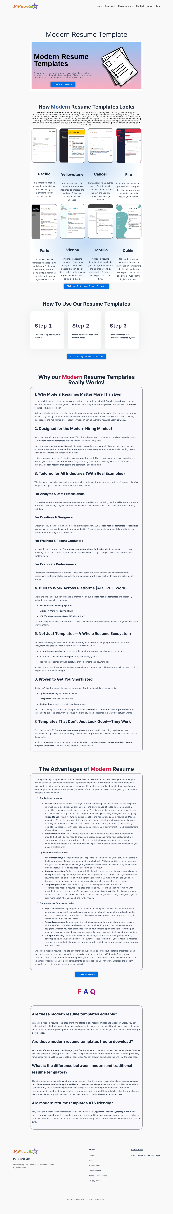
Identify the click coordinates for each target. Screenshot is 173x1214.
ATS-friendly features (114, 954)
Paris (44, 250)
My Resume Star (21, 1159)
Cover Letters (124, 6)
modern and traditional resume (70, 1081)
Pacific (44, 174)
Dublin (128, 250)
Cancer (100, 174)
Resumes (109, 6)
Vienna (72, 250)
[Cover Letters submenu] (132, 6)
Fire (128, 174)
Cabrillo (100, 250)
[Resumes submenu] (114, 6)
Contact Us (137, 1149)
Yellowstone (72, 174)
